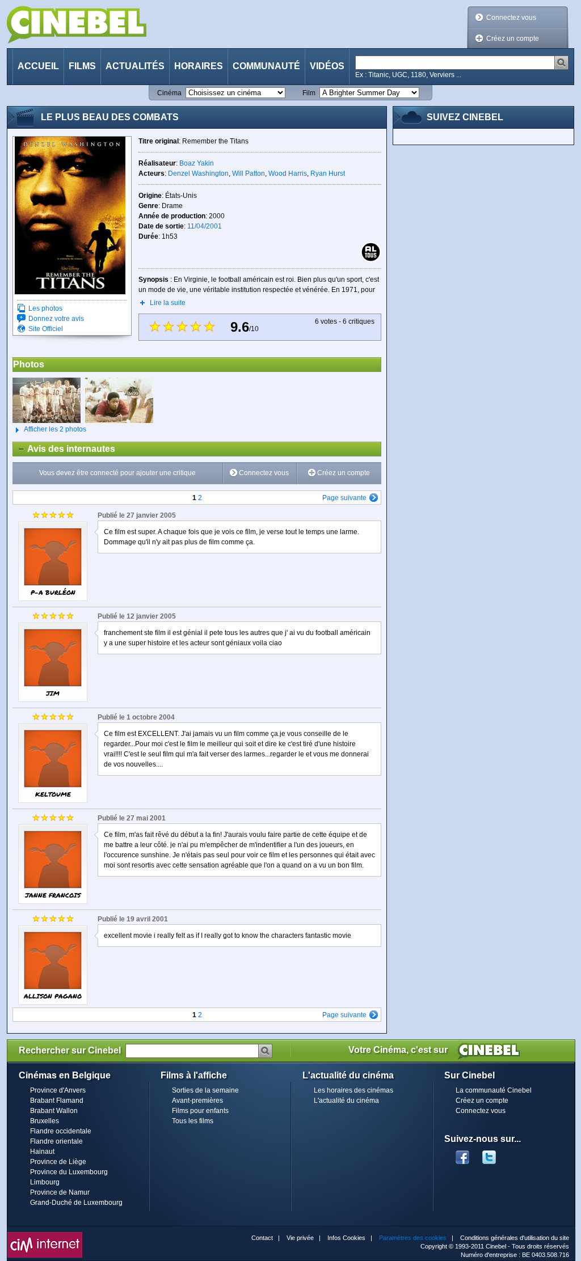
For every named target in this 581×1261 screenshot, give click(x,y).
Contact (262, 1237)
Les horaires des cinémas (353, 1090)
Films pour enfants (200, 1111)
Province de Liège (58, 1162)
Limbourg (45, 1182)
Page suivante (344, 498)
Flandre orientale (56, 1141)
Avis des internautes (64, 449)
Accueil (38, 66)
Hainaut (42, 1152)
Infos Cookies (346, 1237)
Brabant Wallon (54, 1111)
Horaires (198, 66)
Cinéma (169, 93)
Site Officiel (45, 329)
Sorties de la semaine (205, 1090)
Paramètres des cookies (413, 1237)
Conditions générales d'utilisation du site (514, 1237)
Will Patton (248, 173)
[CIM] (44, 1235)
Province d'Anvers (58, 1090)
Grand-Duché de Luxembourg (76, 1203)
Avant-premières (197, 1101)
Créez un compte (512, 39)
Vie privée (300, 1237)
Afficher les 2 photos (49, 429)
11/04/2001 (204, 226)
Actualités (135, 66)
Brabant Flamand (56, 1101)
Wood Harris (287, 173)
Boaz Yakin (196, 163)
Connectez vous (511, 18)
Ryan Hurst (327, 173)
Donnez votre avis (56, 319)
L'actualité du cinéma (346, 1101)
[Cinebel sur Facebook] (462, 1154)
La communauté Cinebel (494, 1090)
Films (82, 66)
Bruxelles (44, 1121)
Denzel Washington (198, 173)
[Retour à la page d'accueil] (76, 25)
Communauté (266, 66)
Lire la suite (168, 303)
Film (308, 93)
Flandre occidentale (60, 1131)
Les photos (45, 308)
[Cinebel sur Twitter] (494, 1154)
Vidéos (327, 66)
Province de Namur (60, 1192)
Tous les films (192, 1121)
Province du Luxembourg (69, 1172)
